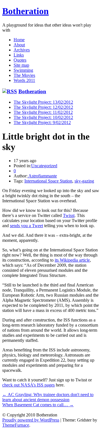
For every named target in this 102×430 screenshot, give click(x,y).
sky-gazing (84, 181)
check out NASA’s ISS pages (28, 385)
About (19, 44)
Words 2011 (24, 80)
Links (19, 55)
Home (19, 39)
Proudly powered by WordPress (30, 420)
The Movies (24, 75)
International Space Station (48, 181)
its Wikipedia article (72, 260)
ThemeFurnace (15, 425)
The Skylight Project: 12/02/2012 (43, 107)
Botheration (25, 11)
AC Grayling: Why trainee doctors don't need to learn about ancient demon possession (48, 397)
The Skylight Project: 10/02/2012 (43, 117)
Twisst (69, 215)
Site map (21, 65)
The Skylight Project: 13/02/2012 (43, 102)
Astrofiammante (42, 175)
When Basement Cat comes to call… (38, 404)
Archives (22, 49)
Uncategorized (44, 165)
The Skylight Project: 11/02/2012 (43, 112)
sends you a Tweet (26, 225)
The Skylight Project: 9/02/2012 (42, 122)
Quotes (20, 60)
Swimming (23, 70)
